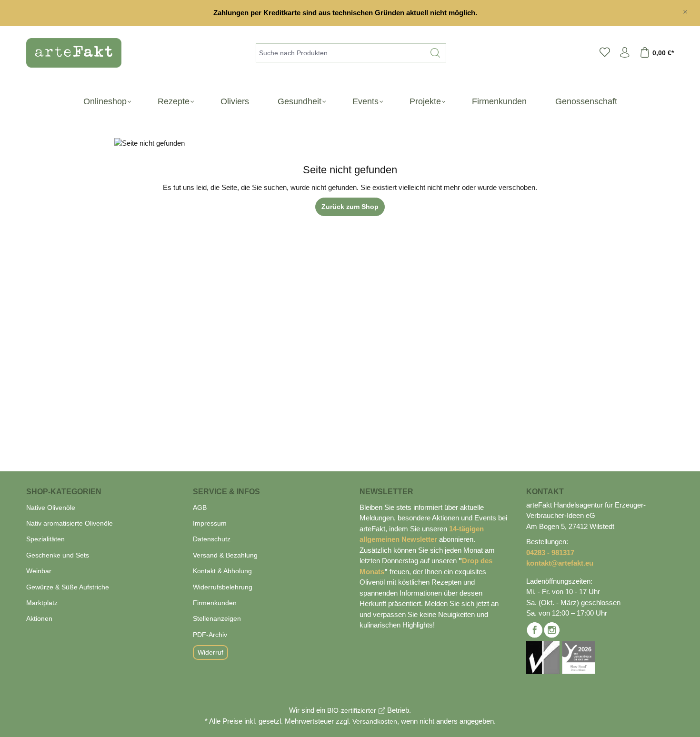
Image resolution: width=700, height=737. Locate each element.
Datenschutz (211, 539)
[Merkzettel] (605, 53)
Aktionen (39, 618)
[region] (350, 13)
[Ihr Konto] (625, 53)
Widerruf (210, 652)
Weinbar (38, 571)
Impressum (210, 523)
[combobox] (340, 52)
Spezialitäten (45, 539)
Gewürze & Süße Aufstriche (67, 587)
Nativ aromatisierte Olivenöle (69, 523)
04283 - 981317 (550, 552)
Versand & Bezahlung (225, 555)
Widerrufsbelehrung (222, 587)
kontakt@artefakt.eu (559, 563)
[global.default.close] (685, 10)
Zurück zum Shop (350, 206)
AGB (200, 507)
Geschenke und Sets (57, 555)
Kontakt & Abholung (222, 571)
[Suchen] (435, 52)
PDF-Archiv (210, 634)
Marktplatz (42, 603)
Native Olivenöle (50, 507)
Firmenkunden (215, 603)
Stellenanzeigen (217, 618)
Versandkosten (374, 721)
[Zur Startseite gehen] (69, 53)
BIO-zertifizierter (351, 710)
